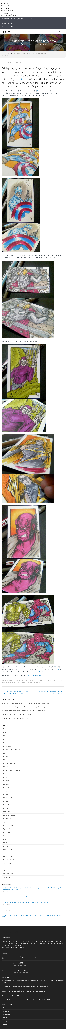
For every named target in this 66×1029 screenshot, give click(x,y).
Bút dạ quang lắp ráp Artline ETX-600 (20, 714)
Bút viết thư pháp (8, 805)
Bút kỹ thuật (33, 680)
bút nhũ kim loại (7, 767)
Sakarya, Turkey (42, 91)
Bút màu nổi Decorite (9, 763)
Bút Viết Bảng (7, 801)
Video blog (6, 877)
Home (3, 53)
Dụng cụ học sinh (8, 825)
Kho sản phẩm (7, 1007)
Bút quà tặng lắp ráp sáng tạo (11, 770)
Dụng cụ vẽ (12, 53)
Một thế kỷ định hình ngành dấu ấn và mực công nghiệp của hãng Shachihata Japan (26, 902)
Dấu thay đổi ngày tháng (10, 822)
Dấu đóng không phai (9, 815)
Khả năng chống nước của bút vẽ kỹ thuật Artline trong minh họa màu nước (16, 692)
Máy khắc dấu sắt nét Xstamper (23, 718)
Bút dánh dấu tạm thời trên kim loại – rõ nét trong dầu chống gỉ (31, 703)
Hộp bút (5, 839)
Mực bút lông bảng (8, 856)
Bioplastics (6, 729)
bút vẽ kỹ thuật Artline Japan (33, 675)
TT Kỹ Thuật (6, 870)
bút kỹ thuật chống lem (41, 680)
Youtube (14, 26)
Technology (6, 867)
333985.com (5, 703)
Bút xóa (5, 808)
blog (57, 669)
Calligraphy (6, 811)
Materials (6, 853)
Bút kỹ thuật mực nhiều (53, 680)
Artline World (6, 1011)
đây (56, 667)
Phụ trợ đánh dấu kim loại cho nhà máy (13, 909)
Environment (6, 832)
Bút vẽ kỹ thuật (9, 680)
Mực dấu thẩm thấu (9, 860)
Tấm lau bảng (7, 863)
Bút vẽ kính (6, 794)
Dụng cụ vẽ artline (35, 682)
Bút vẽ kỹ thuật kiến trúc (19, 682)
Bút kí (4, 753)
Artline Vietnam (7, 1014)
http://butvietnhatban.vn (39, 671)
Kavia (3, 707)
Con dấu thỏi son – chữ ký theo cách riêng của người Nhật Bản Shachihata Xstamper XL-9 (28, 896)
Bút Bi (5, 736)
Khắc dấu (6, 846)
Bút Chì (5, 739)
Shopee (5, 1021)
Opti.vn (5, 1017)
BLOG (3, 680)
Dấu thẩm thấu (7, 818)
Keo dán (5, 842)
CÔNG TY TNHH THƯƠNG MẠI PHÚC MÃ (13, 948)
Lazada (5, 1024)
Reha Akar (20, 79)
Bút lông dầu (7, 756)
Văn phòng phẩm (23, 680)
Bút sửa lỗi (6, 784)
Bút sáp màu (7, 774)
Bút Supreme (7, 787)
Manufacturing (7, 849)
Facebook (6, 26)
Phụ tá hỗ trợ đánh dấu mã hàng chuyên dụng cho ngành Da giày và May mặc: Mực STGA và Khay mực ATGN (31, 999)
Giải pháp (6, 836)
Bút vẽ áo (6, 791)
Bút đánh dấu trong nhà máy (11, 749)
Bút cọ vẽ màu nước (9, 743)
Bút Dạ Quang (7, 746)
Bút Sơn (5, 777)
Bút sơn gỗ (6, 780)
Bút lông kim (6, 760)
